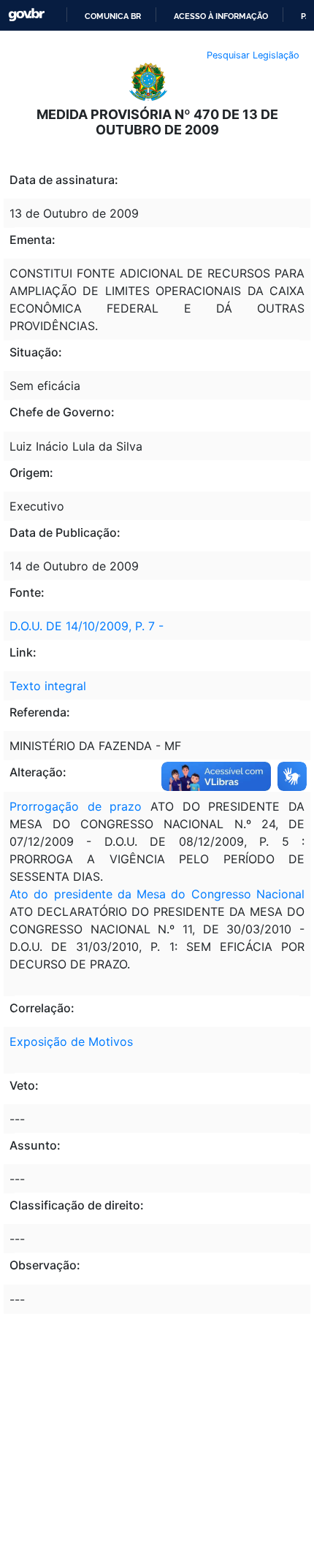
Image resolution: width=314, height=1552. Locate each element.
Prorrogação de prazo (75, 806)
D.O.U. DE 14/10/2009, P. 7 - (86, 626)
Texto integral (47, 685)
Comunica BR (113, 16)
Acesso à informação (221, 16)
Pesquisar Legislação (253, 55)
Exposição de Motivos (71, 1041)
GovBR (26, 15)
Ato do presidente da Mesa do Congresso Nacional (157, 894)
